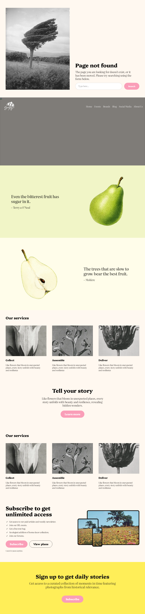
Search (131, 86)
